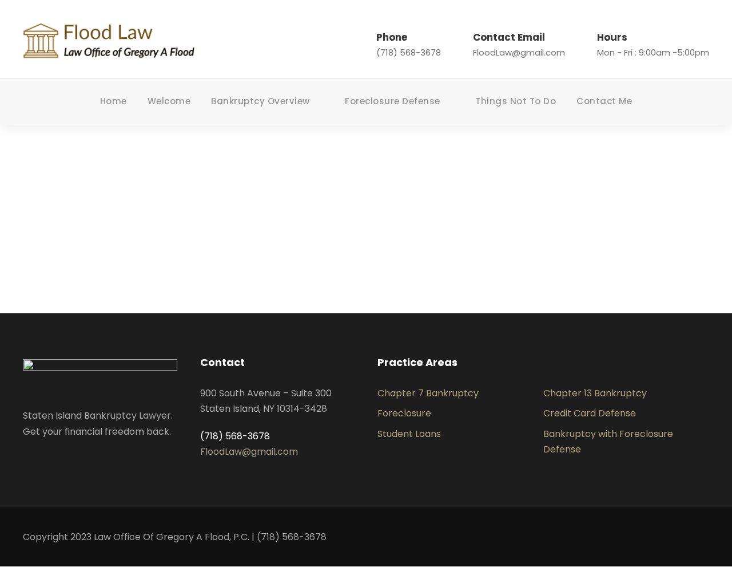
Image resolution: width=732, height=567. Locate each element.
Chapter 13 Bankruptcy (595, 393)
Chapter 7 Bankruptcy (428, 393)
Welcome (169, 101)
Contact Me (604, 101)
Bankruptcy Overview (260, 101)
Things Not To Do (515, 101)
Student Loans (409, 433)
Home (113, 101)
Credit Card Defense (589, 413)
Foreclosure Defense (392, 101)
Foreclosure (404, 413)
